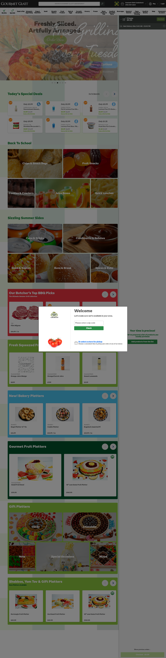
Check (89, 328)
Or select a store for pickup (90, 342)
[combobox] (89, 323)
